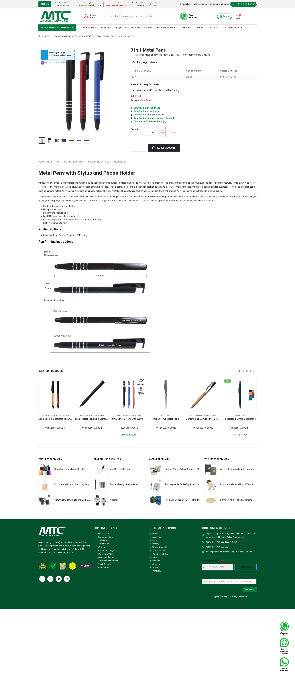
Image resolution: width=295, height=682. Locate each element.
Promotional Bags (106, 550)
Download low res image (146, 111)
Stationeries (103, 544)
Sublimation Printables (108, 561)
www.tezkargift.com (147, 5)
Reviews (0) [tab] (120, 162)
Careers (155, 557)
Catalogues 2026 (160, 554)
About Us (156, 537)
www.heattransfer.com (116, 5)
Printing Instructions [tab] (70, 162)
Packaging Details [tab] (98, 162)
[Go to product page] (39, 395)
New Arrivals (103, 533)
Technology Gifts (105, 537)
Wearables (103, 547)
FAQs (154, 540)
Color (134, 129)
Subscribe (245, 567)
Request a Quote (39, 428)
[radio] (150, 132)
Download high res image (147, 108)
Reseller (156, 561)
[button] (39, 91)
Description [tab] (45, 162)
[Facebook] (42, 579)
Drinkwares (103, 540)
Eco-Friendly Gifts (108, 416)
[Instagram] (67, 579)
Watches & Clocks (106, 554)
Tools (198, 27)
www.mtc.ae (63, 5)
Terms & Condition (160, 547)
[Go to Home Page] (39, 36)
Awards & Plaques (106, 557)
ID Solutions (103, 567)
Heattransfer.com (165, 27)
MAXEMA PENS (181, 416)
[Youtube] (59, 579)
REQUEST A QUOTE (165, 148)
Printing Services (140, 27)
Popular (120, 27)
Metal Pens (145, 100)
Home (155, 533)
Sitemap (156, 564)
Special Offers (158, 550)
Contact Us (213, 27)
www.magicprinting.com (90, 5)
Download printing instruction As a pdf (154, 118)
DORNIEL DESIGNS (218, 416)
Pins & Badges (104, 564)
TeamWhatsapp (193, 16)
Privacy (155, 544)
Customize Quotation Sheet (148, 121)
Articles (186, 27)
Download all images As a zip (149, 114)
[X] (50, 579)
